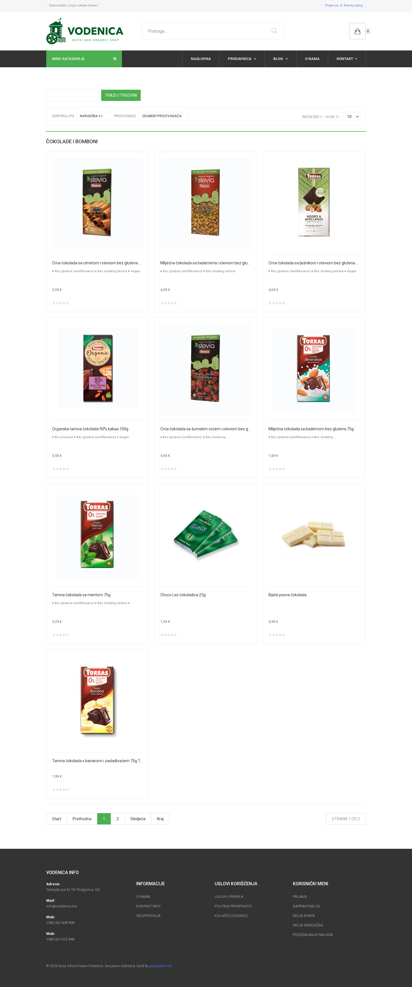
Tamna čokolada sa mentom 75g (81, 595)
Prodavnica (240, 59)
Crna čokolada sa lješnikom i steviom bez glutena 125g (314, 263)
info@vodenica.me (61, 906)
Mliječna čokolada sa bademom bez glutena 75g (311, 429)
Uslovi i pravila (229, 896)
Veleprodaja (148, 916)
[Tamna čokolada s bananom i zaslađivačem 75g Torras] (97, 700)
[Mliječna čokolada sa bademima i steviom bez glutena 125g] (205, 202)
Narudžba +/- (91, 116)
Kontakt (345, 59)
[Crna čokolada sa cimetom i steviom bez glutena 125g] (97, 202)
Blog (278, 59)
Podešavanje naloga (313, 935)
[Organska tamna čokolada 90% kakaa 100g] (97, 368)
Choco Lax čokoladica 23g (183, 595)
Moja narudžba (308, 925)
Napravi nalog (306, 906)
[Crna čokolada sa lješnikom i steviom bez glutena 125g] (314, 202)
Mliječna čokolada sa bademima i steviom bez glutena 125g (205, 263)
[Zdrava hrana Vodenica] (84, 31)
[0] (357, 31)
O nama (312, 59)
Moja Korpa (304, 916)
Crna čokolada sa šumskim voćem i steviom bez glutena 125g (205, 429)
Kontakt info (148, 906)
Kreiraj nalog (353, 5)
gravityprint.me (160, 966)
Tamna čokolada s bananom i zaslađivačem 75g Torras (97, 761)
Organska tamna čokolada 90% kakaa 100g (90, 429)
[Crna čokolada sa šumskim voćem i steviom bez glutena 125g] (205, 368)
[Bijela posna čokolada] (314, 534)
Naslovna (201, 59)
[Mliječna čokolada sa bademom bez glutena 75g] (314, 368)
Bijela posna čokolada (288, 595)
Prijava (300, 896)
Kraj (160, 819)
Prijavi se (332, 5)
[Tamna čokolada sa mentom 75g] (97, 534)
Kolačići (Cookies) (231, 916)
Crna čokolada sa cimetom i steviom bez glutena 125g (97, 263)
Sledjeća (137, 819)
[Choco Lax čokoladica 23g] (205, 534)
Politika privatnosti (233, 906)
